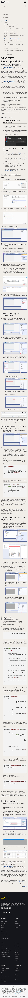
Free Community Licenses (11, 25)
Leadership (17, 954)
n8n (15, 976)
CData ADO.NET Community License (13, 879)
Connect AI (17, 923)
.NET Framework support (10, 31)
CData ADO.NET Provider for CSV (8, 81)
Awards (16, 952)
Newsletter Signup (5, 976)
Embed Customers (5, 952)
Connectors (3, 945)
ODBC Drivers (4, 921)
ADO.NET (3, 925)
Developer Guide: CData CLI (11, 48)
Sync (16, 921)
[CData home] (6, 2)
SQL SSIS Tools (18, 925)
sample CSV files (9, 170)
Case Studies (3, 970)
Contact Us (17, 960)
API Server (3, 929)
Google (16, 972)
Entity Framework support (11, 33)
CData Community (5, 968)
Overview (5, 14)
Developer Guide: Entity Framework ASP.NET (13, 45)
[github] (7, 908)
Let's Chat (5, 912)
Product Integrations (5, 948)
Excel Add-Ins (4, 934)
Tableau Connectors (5, 938)
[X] (5, 908)
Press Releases (18, 948)
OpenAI (16, 979)
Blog (2, 972)
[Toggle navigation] (25, 2)
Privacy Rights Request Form (15, 993)
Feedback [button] (25, 886)
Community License (16, 153)
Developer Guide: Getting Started (13, 39)
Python (2, 927)
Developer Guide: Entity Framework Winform (13, 41)
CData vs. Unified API (5, 956)
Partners (16, 956)
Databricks (17, 970)
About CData (17, 945)
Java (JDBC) (3, 923)
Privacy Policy (18, 991)
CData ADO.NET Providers (7, 67)
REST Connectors (4, 931)
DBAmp (16, 927)
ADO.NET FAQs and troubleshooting (13, 50)
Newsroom (17, 950)
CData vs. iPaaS (4, 954)
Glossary (3, 979)
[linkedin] (2, 908)
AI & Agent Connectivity (6, 950)
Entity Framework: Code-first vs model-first (14, 35)
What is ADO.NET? (9, 27)
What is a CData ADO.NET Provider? (13, 29)
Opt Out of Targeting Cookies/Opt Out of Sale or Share (14, 996)
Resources (3, 974)
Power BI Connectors (5, 936)
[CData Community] (10, 908)
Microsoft (17, 974)
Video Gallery (4, 981)
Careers (16, 958)
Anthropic (17, 968)
